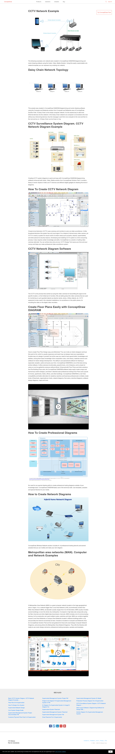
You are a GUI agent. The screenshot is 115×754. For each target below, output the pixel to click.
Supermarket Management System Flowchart (54, 712)
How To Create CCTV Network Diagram (53, 189)
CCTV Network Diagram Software (49, 249)
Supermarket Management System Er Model (88, 698)
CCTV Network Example (43, 11)
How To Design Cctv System (16, 705)
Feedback (92, 740)
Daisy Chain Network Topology (48, 70)
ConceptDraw (8, 1)
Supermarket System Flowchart (51, 709)
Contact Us (86, 740)
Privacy (101, 740)
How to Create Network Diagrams (49, 494)
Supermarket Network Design (16, 707)
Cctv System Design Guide (15, 710)
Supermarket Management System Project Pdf (55, 698)
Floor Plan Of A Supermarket (16, 702)
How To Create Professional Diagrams (52, 433)
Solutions (47, 1)
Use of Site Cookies (60, 751)
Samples (56, 1)
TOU (106, 740)
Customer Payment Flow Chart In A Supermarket (21, 717)
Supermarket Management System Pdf (53, 714)
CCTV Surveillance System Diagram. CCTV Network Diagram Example (55, 125)
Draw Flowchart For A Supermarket (52, 717)
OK (110, 751)
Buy (64, 1)
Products (38, 1)
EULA (97, 740)
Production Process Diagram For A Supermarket (89, 701)
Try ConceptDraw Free (104, 12)
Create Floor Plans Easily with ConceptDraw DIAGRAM (56, 308)
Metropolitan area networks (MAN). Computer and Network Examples (57, 553)
